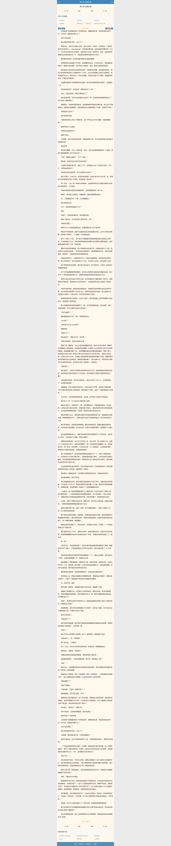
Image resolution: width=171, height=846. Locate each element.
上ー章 (66, 11)
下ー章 (105, 11)
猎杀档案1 (97, 836)
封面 (92, 11)
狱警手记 (96, 20)
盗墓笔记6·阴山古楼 (99, 23)
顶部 (95, 844)
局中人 (61, 839)
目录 (79, 11)
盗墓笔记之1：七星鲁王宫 (84, 23)
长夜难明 (79, 20)
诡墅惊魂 (61, 20)
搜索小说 (88, 844)
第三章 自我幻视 (85, 2)
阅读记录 (81, 844)
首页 (75, 844)
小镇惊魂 (96, 839)
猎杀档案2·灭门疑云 (82, 836)
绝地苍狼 (61, 23)
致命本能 (79, 839)
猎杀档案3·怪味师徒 (64, 836)
